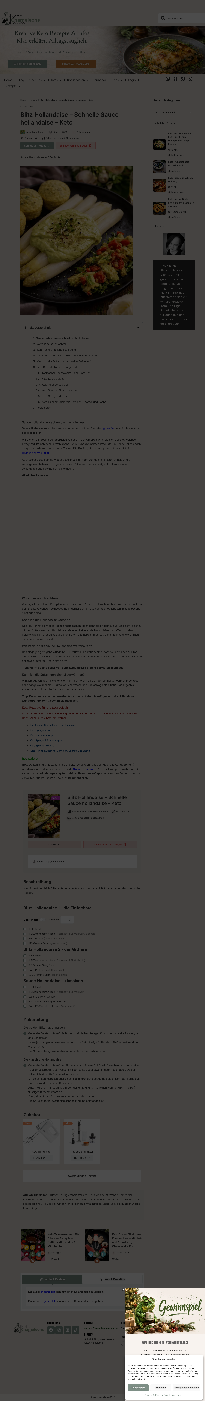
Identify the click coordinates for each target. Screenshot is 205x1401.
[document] (102, 700)
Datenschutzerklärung (171, 1395)
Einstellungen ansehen (186, 1387)
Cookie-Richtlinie (153, 1395)
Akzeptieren (138, 1387)
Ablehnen (160, 1387)
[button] (123, 1289)
